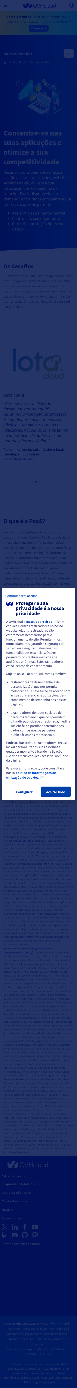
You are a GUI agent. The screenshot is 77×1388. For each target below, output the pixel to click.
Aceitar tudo (55, 792)
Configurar (24, 792)
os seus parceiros (39, 621)
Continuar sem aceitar (21, 595)
